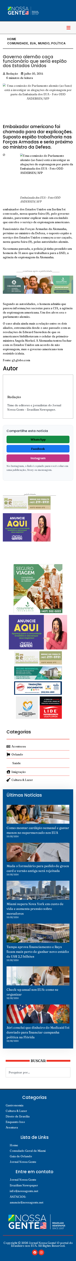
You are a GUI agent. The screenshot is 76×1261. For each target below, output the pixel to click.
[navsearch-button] (6, 27)
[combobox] (38, 1072)
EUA (33, 43)
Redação (14, 397)
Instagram (38, 458)
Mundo (43, 43)
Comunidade (17, 43)
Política (58, 43)
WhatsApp (38, 439)
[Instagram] (41, 1252)
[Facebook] (35, 1252)
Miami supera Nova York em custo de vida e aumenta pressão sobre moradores (35, 909)
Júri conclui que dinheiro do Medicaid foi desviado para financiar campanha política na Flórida (38, 1032)
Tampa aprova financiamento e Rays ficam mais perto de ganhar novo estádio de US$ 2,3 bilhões (38, 952)
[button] (68, 27)
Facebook (38, 448)
